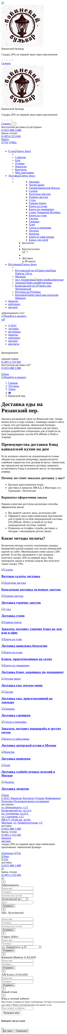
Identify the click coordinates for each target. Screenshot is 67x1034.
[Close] (2, 1028)
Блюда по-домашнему (41, 209)
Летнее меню (36, 184)
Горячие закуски (38, 197)
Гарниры (34, 221)
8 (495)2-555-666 (11, 136)
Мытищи (20, 276)
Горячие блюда (37, 203)
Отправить (8, 930)
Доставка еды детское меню (22, 685)
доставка (13, 328)
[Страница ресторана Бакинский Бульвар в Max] (13, 142)
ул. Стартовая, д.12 (12, 816)
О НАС (12, 325)
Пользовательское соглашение (31, 801)
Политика (7, 801)
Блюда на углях (38, 215)
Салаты (33, 190)
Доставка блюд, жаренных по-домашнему (32, 672)
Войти (5, 139)
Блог (18, 160)
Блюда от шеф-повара (41, 236)
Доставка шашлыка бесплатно (24, 646)
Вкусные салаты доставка (20, 576)
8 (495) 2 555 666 (11, 361)
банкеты (13, 301)
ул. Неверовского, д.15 (14, 807)
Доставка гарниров (15, 715)
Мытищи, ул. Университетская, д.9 (21, 822)
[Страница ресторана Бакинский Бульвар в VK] (4, 142)
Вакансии (21, 166)
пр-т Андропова (39, 279)
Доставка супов (13, 615)
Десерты (34, 230)
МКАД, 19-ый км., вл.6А (16, 819)
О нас (11, 151)
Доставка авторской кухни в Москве (28, 745)
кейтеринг (14, 304)
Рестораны (14, 264)
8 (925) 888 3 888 (11, 368)
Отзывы (20, 163)
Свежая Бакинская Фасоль (44, 187)
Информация (52, 798)
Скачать (6, 63)
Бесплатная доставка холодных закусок (31, 589)
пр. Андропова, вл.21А (15, 813)
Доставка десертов (15, 788)
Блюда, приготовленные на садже (26, 659)
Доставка (13, 175)
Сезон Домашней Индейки (44, 212)
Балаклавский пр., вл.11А (16, 810)
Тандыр (33, 218)
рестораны (14, 331)
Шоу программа (24, 172)
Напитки (34, 233)
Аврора (33, 282)
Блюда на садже (38, 206)
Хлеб (32, 224)
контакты (13, 343)
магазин (13, 307)
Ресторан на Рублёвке (28, 291)
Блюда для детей (38, 239)
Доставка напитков (15, 758)
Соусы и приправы (40, 227)
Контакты (21, 169)
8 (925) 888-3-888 (11, 130)
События (20, 157)
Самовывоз (21, 1031)
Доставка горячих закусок (21, 602)
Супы (32, 200)
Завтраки (34, 181)
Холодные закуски (40, 194)
